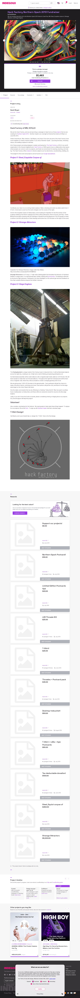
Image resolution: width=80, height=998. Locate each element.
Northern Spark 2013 (23, 134)
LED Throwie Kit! (49, 617)
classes (29, 151)
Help (48, 882)
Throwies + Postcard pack (54, 679)
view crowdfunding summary (40, 86)
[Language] (58, 3)
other (32, 117)
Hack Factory (38, 147)
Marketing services (71, 970)
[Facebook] (5, 975)
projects (58, 132)
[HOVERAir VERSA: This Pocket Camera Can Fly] (24, 926)
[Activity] (66, 3)
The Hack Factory (52, 145)
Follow (40, 81)
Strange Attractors (51, 835)
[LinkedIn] (14, 975)
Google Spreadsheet (49, 153)
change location (47, 7)
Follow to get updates (62, 898)
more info (12, 112)
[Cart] (62, 3)
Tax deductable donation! (54, 773)
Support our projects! (52, 523)
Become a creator (70, 972)
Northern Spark (42, 408)
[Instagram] (12, 975)
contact (18, 112)
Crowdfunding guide (57, 882)
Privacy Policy (7, 993)
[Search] (31, 3)
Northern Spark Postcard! (54, 554)
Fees (67, 968)
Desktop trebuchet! (51, 711)
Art (12, 117)
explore (49, 909)
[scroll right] (76, 40)
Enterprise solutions (71, 974)
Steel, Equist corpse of (52, 804)
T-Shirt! (45, 648)
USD (51, 3)
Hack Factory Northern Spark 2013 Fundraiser (34, 12)
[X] (7, 975)
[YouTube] (10, 975)
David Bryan (12, 14)
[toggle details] (38, 956)
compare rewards (19, 513)
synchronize (51, 276)
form (27, 408)
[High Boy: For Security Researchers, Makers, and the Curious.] (55, 926)
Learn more (18, 895)
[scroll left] (4, 40)
